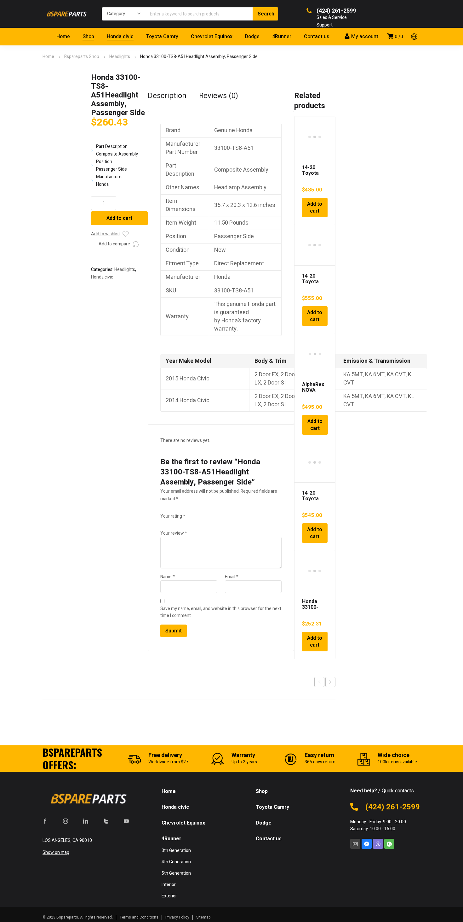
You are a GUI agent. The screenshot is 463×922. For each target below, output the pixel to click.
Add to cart (119, 218)
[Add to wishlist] (126, 234)
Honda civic (102, 277)
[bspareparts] (66, 14)
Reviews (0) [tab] (218, 96)
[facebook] (45, 821)
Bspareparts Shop (81, 56)
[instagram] (65, 821)
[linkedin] (86, 821)
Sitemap (203, 917)
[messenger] (367, 844)
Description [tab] (167, 96)
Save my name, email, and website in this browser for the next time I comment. (220, 612)
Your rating (172, 516)
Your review (173, 533)
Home (48, 56)
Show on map (56, 852)
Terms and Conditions (139, 917)
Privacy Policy (177, 917)
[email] (355, 844)
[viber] (378, 844)
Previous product (319, 682)
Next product (330, 682)
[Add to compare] (136, 244)
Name (167, 576)
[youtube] (126, 821)
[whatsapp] (389, 844)
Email (231, 576)
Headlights (119, 56)
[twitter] (106, 821)
